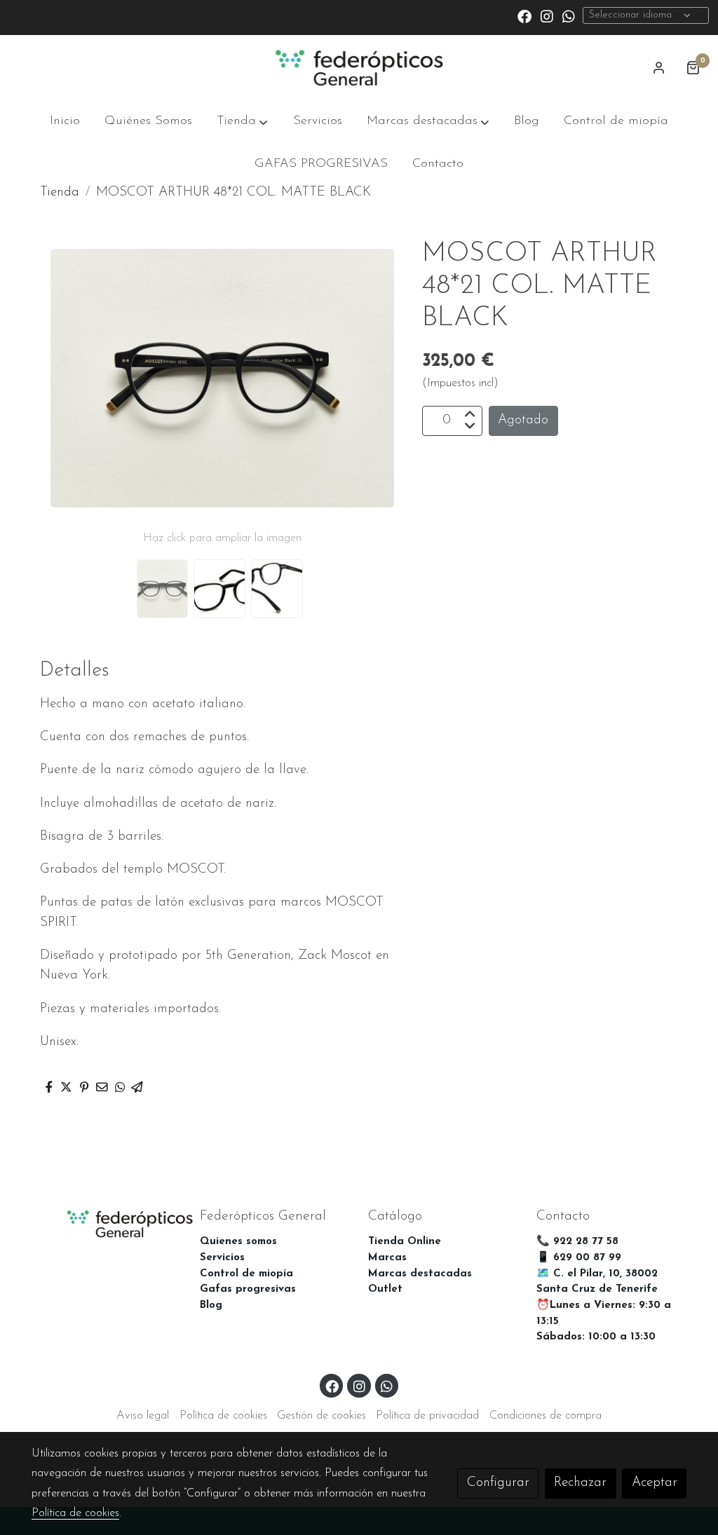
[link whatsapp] (568, 15)
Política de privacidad (427, 1415)
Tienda (59, 192)
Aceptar (654, 1482)
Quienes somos (238, 1241)
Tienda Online (404, 1241)
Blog (211, 1305)
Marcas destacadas (420, 1274)
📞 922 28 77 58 (577, 1241)
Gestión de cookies (321, 1415)
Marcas (387, 1258)
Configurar (498, 1482)
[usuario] (659, 67)
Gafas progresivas (248, 1289)
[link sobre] (106, 1223)
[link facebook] (524, 15)
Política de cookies (223, 1415)
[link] (359, 68)
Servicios (222, 1258)
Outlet (385, 1289)
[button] (242, 121)
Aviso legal (142, 1415)
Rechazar (580, 1482)
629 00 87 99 (587, 1258)
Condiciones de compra (545, 1415)
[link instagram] (547, 15)
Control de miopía (246, 1274)
